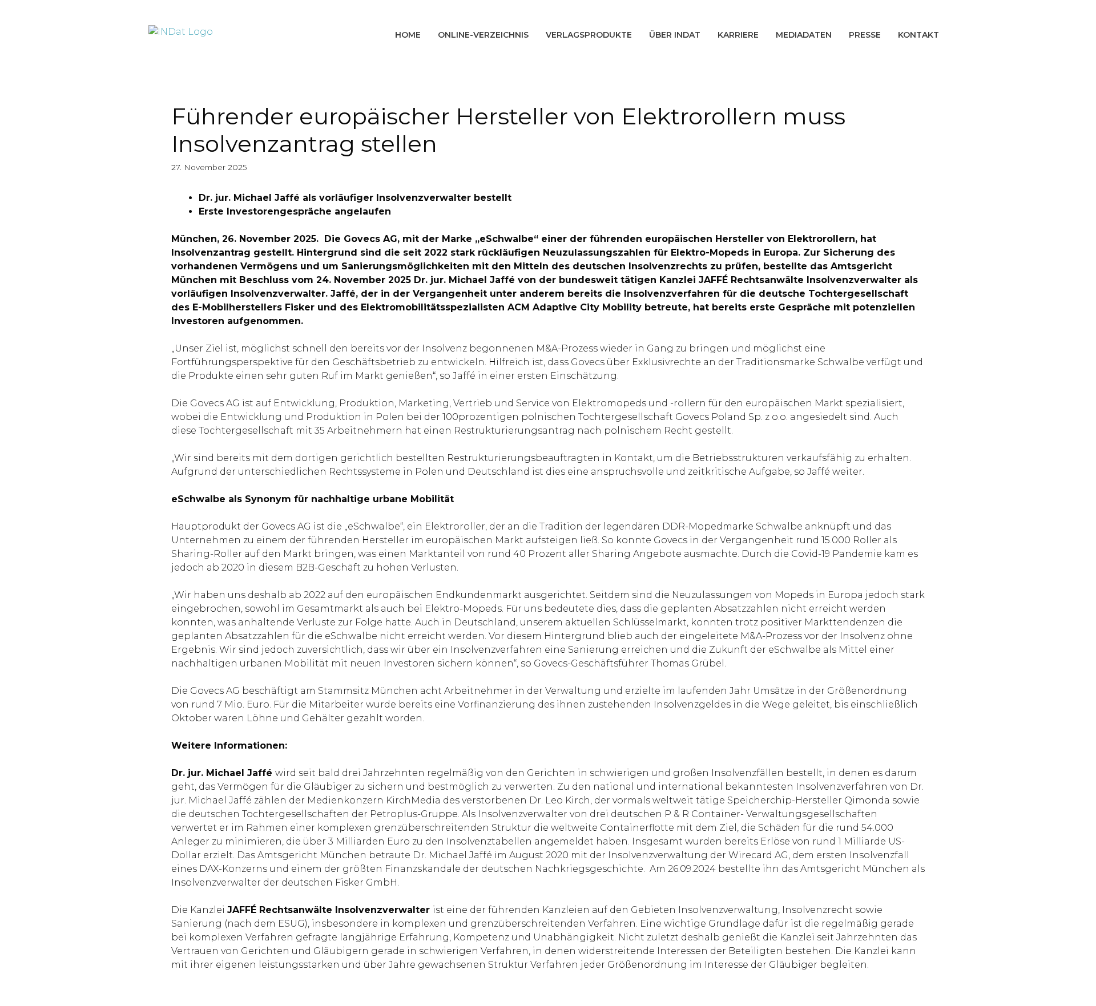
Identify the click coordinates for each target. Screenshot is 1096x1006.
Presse (865, 35)
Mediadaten (804, 35)
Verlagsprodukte (589, 35)
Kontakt (918, 35)
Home (408, 35)
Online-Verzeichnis (483, 35)
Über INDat (674, 35)
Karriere (738, 35)
